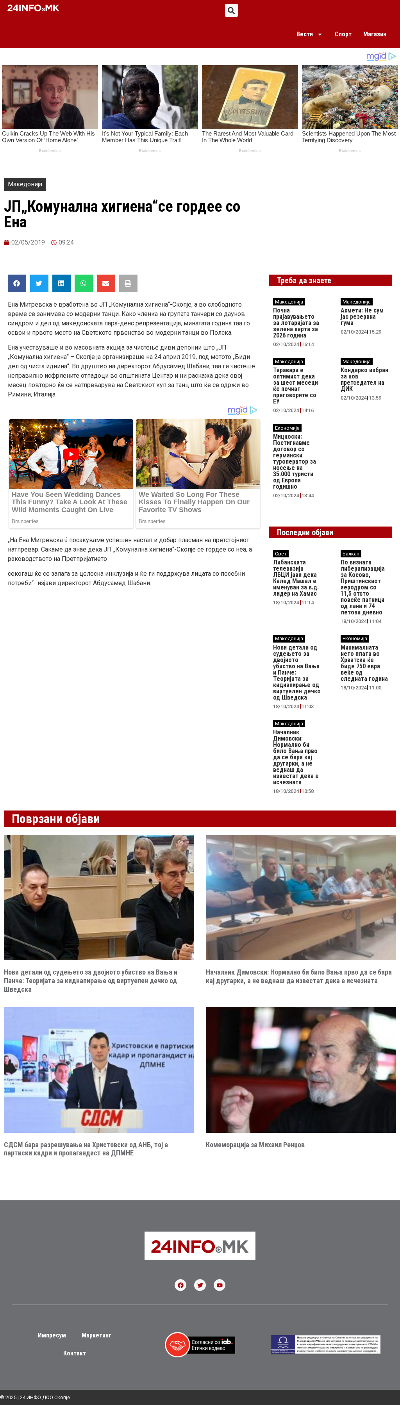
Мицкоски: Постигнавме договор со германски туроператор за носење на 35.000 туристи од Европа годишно (294, 461)
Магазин (374, 34)
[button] (231, 10)
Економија (287, 428)
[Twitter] (200, 1285)
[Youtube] (219, 1285)
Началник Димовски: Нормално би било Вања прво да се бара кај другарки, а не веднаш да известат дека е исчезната (296, 757)
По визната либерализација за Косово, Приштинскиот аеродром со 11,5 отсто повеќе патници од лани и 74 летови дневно (363, 587)
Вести (304, 34)
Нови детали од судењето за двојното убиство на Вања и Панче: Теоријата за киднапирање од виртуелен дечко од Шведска (90, 980)
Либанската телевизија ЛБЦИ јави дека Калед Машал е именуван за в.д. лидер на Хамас (296, 578)
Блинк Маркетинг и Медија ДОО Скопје (342, 1394)
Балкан (351, 554)
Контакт (74, 1353)
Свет (281, 554)
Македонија (25, 184)
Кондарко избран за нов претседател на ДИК (364, 379)
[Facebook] (180, 1285)
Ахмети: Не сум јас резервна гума (362, 317)
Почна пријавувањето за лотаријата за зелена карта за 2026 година (296, 323)
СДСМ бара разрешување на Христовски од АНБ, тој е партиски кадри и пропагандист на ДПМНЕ (86, 1149)
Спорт (343, 34)
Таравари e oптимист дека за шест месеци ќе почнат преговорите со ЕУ (295, 385)
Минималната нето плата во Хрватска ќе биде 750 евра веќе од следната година (364, 663)
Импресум (52, 1335)
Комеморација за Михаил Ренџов (255, 1145)
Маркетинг (96, 1335)
